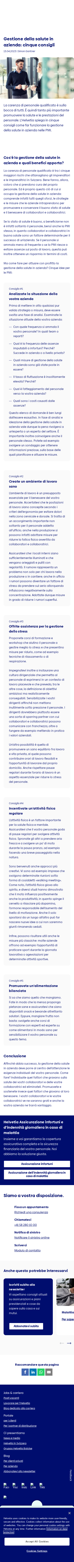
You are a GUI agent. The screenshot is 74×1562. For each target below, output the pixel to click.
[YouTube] (15, 1486)
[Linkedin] (33, 1486)
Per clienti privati (13, 1461)
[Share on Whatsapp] (41, 1372)
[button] (37, 1164)
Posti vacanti (11, 1398)
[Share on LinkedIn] (33, 1372)
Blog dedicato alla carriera (19, 1408)
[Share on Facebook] (25, 1372)
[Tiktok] (42, 1490)
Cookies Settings (37, 1551)
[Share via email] (48, 1372)
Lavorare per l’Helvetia (17, 1403)
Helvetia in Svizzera (15, 1443)
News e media (12, 1438)
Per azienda (11, 1466)
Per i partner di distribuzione (20, 1426)
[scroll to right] (71, 1343)
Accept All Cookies (37, 1541)
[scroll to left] (64, 1343)
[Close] (69, 1513)
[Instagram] (24, 1486)
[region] (37, 1535)
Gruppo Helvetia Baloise (18, 1448)
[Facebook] (6, 1486)
